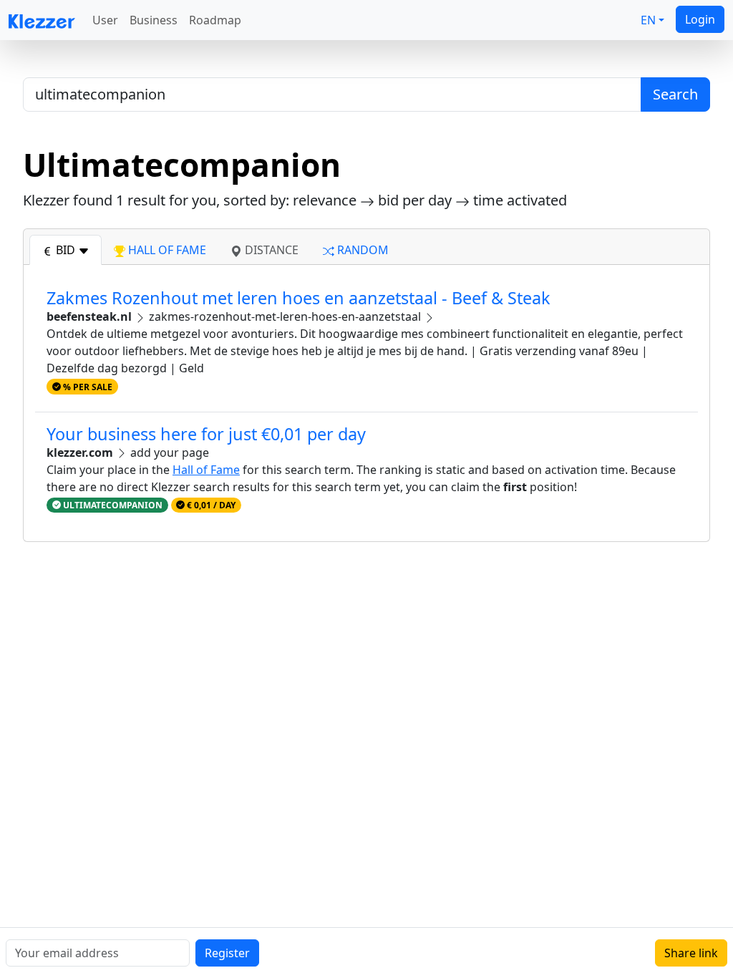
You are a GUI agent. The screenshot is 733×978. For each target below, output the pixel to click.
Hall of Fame (206, 470)
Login (700, 19)
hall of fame (165, 250)
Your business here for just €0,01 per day (206, 433)
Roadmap (215, 20)
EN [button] (648, 20)
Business (154, 20)
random (361, 250)
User (105, 20)
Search (675, 94)
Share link (691, 953)
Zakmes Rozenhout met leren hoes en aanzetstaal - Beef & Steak (298, 297)
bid (65, 250)
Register (227, 953)
